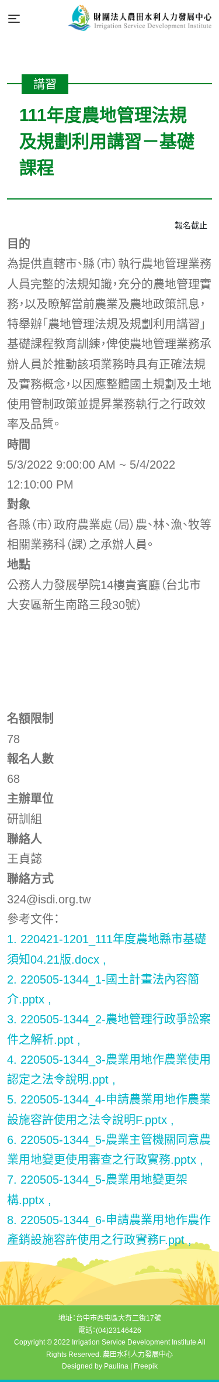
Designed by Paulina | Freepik (110, 1366)
